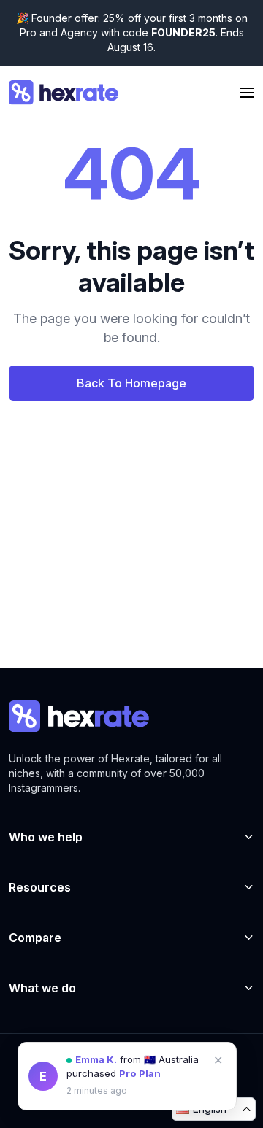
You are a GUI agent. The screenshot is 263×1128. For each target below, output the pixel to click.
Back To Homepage (131, 383)
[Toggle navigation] (247, 93)
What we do (42, 988)
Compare (35, 937)
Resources (40, 887)
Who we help (46, 837)
